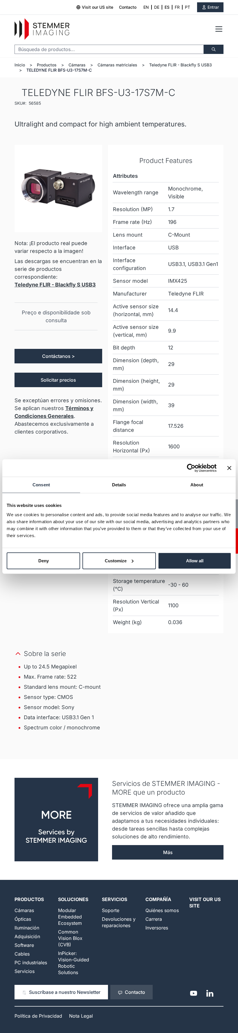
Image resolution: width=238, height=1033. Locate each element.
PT (187, 7)
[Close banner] (229, 468)
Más (168, 852)
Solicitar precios (58, 380)
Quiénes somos (162, 910)
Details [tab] (119, 484)
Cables (22, 954)
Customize (116, 560)
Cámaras (77, 64)
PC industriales (31, 962)
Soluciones (73, 899)
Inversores (156, 928)
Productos (47, 64)
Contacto (127, 7)
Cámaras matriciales (117, 64)
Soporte (110, 910)
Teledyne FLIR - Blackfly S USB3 (180, 64)
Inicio (20, 64)
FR (177, 7)
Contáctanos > (58, 356)
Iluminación (27, 928)
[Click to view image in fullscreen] (58, 188)
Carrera (153, 919)
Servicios (25, 971)
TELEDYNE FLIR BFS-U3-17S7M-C (59, 70)
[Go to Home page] (42, 29)
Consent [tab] (41, 484)
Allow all (194, 560)
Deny (43, 560)
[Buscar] (213, 49)
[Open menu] (218, 29)
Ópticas (23, 919)
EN (146, 7)
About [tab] (196, 484)
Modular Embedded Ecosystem (70, 916)
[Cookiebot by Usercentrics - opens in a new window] (191, 468)
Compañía (158, 899)
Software (24, 945)
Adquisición (27, 936)
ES (167, 7)
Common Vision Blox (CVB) (70, 938)
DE (156, 7)
